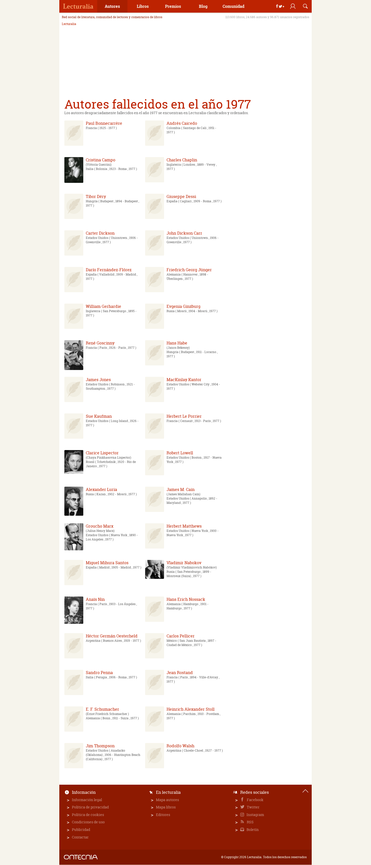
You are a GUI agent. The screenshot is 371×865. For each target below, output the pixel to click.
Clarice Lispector (102, 453)
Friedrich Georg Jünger (189, 270)
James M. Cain (181, 489)
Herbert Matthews (184, 526)
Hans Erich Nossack (186, 599)
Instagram (255, 814)
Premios (173, 6)
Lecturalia (69, 24)
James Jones (98, 379)
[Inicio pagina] (305, 791)
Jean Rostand (180, 672)
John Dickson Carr (184, 233)
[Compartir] (280, 6)
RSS (250, 822)
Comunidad (233, 6)
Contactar (80, 837)
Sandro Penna (99, 672)
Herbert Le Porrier (184, 416)
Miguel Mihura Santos (107, 562)
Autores (112, 6)
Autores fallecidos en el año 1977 (157, 104)
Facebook (254, 799)
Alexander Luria (101, 489)
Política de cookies (88, 814)
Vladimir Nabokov (184, 562)
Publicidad (81, 829)
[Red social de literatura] (78, 6)
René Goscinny (100, 343)
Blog (203, 6)
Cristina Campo (100, 160)
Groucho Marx (99, 526)
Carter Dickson (100, 233)
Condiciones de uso (88, 822)
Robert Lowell (180, 453)
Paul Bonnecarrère (104, 123)
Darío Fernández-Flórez (108, 270)
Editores (163, 814)
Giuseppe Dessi (181, 196)
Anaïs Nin (95, 599)
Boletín (252, 829)
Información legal (87, 799)
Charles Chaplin (182, 160)
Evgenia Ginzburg (183, 306)
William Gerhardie (103, 306)
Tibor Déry (96, 196)
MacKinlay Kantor (184, 379)
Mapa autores (167, 799)
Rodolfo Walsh (180, 746)
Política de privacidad (90, 807)
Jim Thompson (100, 746)
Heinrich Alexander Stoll (191, 709)
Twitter (252, 807)
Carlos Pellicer (181, 636)
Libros (143, 6)
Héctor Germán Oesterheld (112, 636)
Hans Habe (177, 343)
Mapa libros (166, 807)
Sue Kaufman (99, 416)
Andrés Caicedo (182, 123)
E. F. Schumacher (102, 709)
